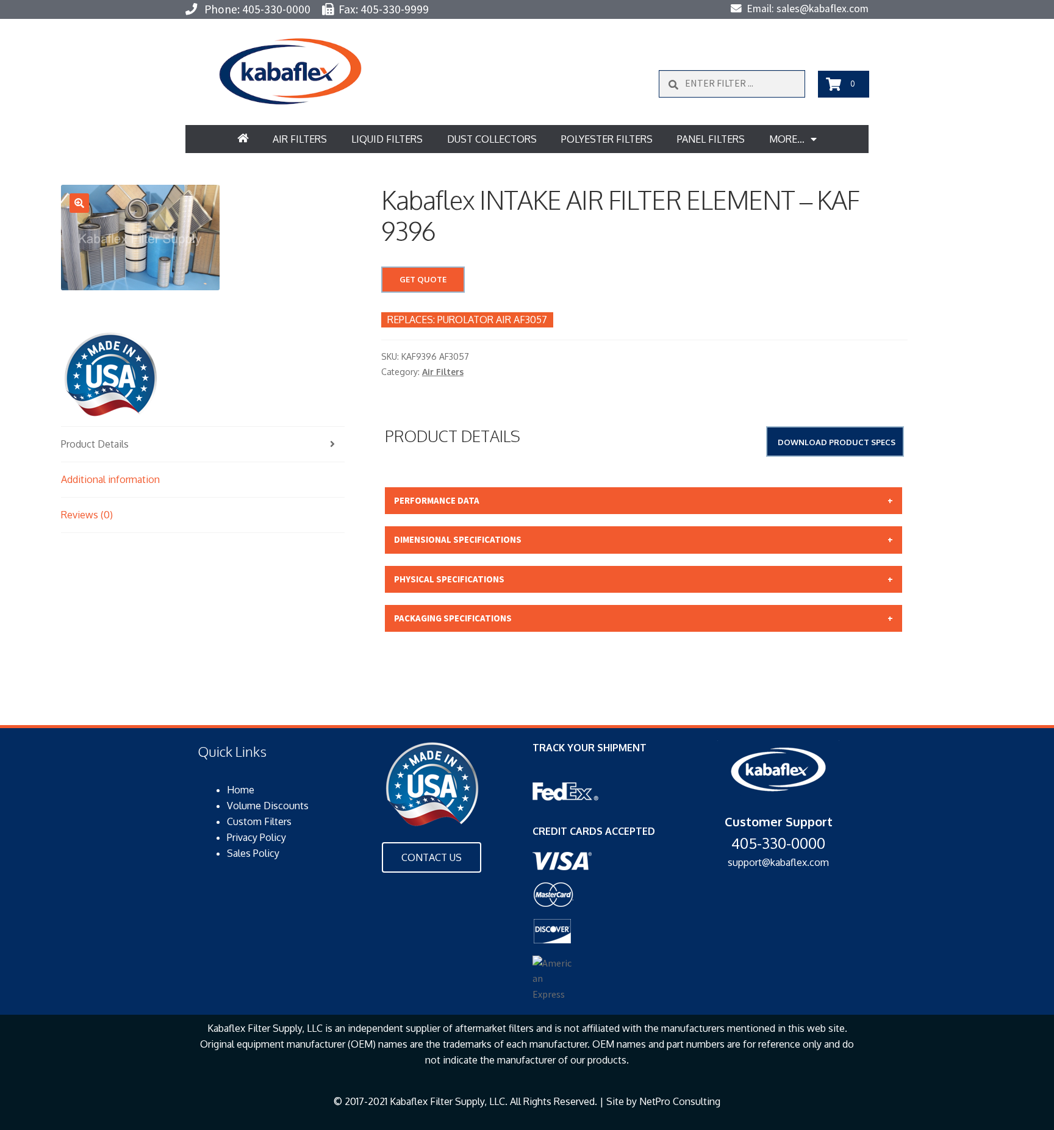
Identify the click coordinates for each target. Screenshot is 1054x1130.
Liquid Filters (387, 139)
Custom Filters (259, 821)
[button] (290, 71)
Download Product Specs (836, 442)
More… (787, 139)
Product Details (95, 444)
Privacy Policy (256, 837)
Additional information (110, 479)
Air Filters (300, 139)
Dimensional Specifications (458, 539)
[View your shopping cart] (833, 84)
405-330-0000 (778, 843)
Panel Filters (711, 139)
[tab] (203, 444)
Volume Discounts (268, 805)
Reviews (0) (87, 515)
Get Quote (423, 279)
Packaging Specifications (453, 618)
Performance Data (436, 500)
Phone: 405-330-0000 (253, 9)
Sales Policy (253, 853)
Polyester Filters (607, 139)
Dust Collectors (492, 139)
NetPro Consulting (679, 1101)
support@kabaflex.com (778, 862)
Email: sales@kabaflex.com (805, 8)
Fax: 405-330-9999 (381, 9)
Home (240, 790)
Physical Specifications (449, 579)
